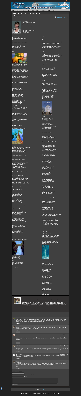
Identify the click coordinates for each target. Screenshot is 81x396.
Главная (13, 10)
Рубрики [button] (58, 393)
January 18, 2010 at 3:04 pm (64, 354)
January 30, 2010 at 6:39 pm (64, 361)
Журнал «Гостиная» (43, 389)
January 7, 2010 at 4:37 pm (64, 334)
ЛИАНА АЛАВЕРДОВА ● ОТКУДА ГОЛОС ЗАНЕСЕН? (27, 13)
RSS (68, 0)
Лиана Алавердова (32, 298)
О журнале (18, 10)
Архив (23, 10)
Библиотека (38, 10)
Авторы (27, 10)
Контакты (53, 10)
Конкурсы (43, 10)
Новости (32, 10)
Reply (18, 323)
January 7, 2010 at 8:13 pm (64, 345)
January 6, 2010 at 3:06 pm (64, 318)
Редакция (48, 10)
